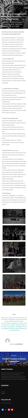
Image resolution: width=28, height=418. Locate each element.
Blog (13, 22)
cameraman (21, 317)
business (15, 317)
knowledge (12, 325)
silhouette (21, 328)
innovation (20, 323)
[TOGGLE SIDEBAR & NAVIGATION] (25, 3)
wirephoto (5, 22)
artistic (10, 317)
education (11, 321)
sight (17, 328)
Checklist (5, 319)
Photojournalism (5, 24)
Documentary (18, 22)
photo (5, 326)
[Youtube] (12, 409)
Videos (3, 26)
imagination (14, 323)
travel (14, 330)
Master (23, 325)
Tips (11, 330)
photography (19, 326)
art (7, 317)
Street (12, 24)
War (7, 26)
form (5, 323)
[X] (5, 409)
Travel (16, 24)
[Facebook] (2, 409)
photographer (11, 326)
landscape (18, 325)
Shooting (12, 328)
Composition (11, 319)
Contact (3, 393)
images (8, 323)
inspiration (5, 325)
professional (6, 328)
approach (3, 317)
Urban (20, 24)
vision (17, 330)
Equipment (18, 321)
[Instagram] (9, 409)
